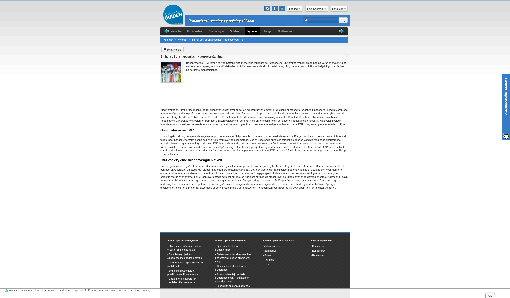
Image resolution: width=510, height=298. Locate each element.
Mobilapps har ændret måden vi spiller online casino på (184, 247)
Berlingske (270, 250)
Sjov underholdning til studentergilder (227, 247)
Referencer (318, 255)
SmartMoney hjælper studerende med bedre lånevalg (184, 255)
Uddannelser (195, 31)
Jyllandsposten (272, 246)
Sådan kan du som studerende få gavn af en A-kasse (232, 287)
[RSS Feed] (267, 9)
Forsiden (168, 39)
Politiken (269, 259)
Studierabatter (172, 31)
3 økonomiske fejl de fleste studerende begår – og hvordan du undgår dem (232, 277)
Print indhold (173, 49)
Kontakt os (318, 246)
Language (338, 9)
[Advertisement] (172, 93)
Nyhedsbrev (318, 250)
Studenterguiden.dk (322, 240)
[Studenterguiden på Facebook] (275, 9)
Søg (343, 20)
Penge (267, 31)
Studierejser (284, 31)
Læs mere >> (143, 290)
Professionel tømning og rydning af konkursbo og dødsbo (234, 20)
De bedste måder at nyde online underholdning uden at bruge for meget (233, 257)
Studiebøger (216, 31)
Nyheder (252, 31)
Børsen (268, 255)
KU (334, 187)
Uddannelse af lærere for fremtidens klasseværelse (181, 280)
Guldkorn (235, 31)
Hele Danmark (315, 9)
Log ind (293, 9)
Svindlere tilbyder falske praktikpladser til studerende (182, 272)
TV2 (266, 264)
